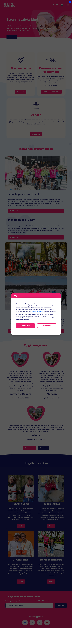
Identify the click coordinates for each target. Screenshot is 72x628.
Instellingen (47, 325)
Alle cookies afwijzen (36, 330)
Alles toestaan (25, 325)
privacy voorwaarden (37, 311)
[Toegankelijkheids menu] (70, 2)
